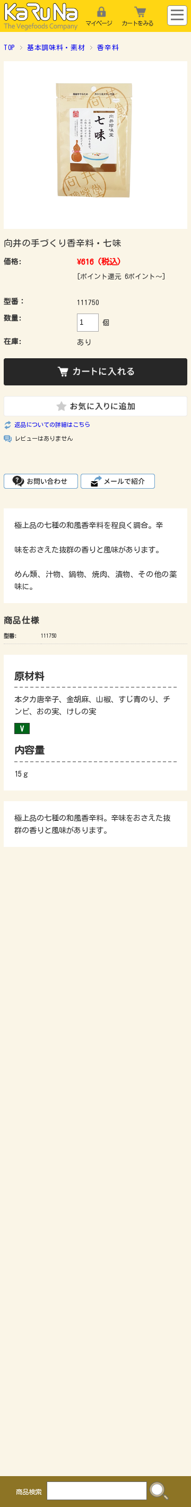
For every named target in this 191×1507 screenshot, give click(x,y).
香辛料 (108, 47)
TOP (9, 47)
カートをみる (137, 23)
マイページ (98, 23)
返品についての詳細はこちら (52, 424)
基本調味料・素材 (56, 47)
